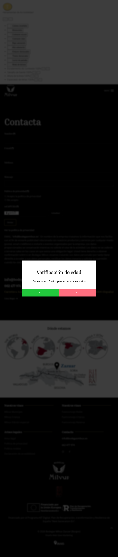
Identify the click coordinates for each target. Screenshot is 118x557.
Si (40, 292)
